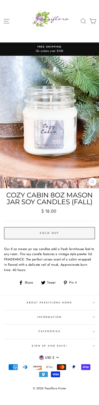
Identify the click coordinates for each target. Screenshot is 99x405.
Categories (49, 331)
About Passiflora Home (49, 302)
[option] (49, 49)
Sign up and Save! (49, 346)
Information (49, 317)
